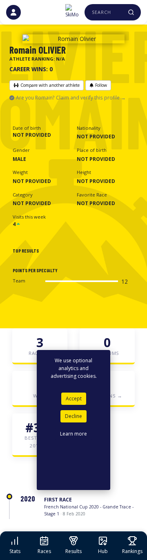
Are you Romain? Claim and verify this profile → (71, 97)
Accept (74, 398)
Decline (73, 416)
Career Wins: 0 (31, 69)
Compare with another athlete (50, 85)
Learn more (73, 433)
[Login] (13, 12)
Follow (101, 85)
